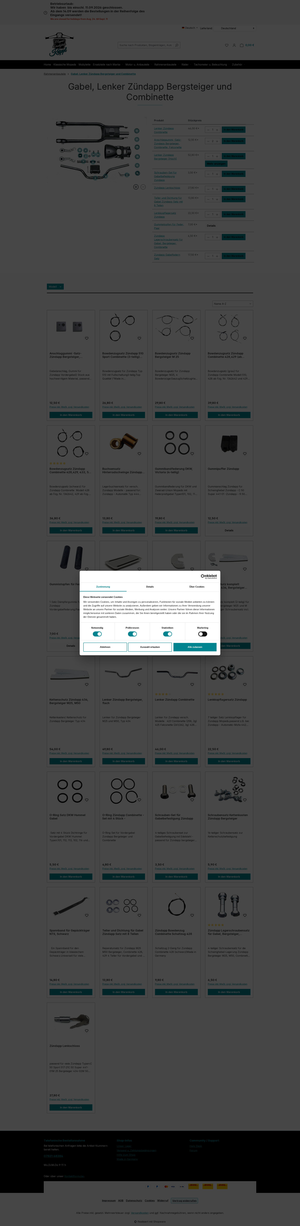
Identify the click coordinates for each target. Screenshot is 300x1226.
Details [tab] (150, 586)
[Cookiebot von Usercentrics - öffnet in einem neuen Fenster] (203, 576)
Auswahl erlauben (150, 647)
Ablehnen (105, 647)
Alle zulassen (195, 647)
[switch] (132, 634)
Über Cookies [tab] (196, 586)
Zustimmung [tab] (103, 586)
